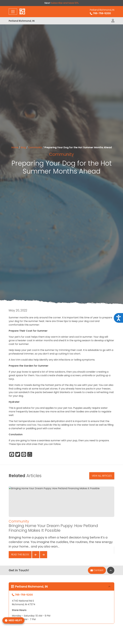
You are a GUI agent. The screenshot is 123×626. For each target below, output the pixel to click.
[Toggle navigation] (13, 12)
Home (14, 147)
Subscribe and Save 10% (65, 3)
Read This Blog (20, 554)
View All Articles (102, 475)
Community (35, 147)
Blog (23, 147)
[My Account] (112, 20)
